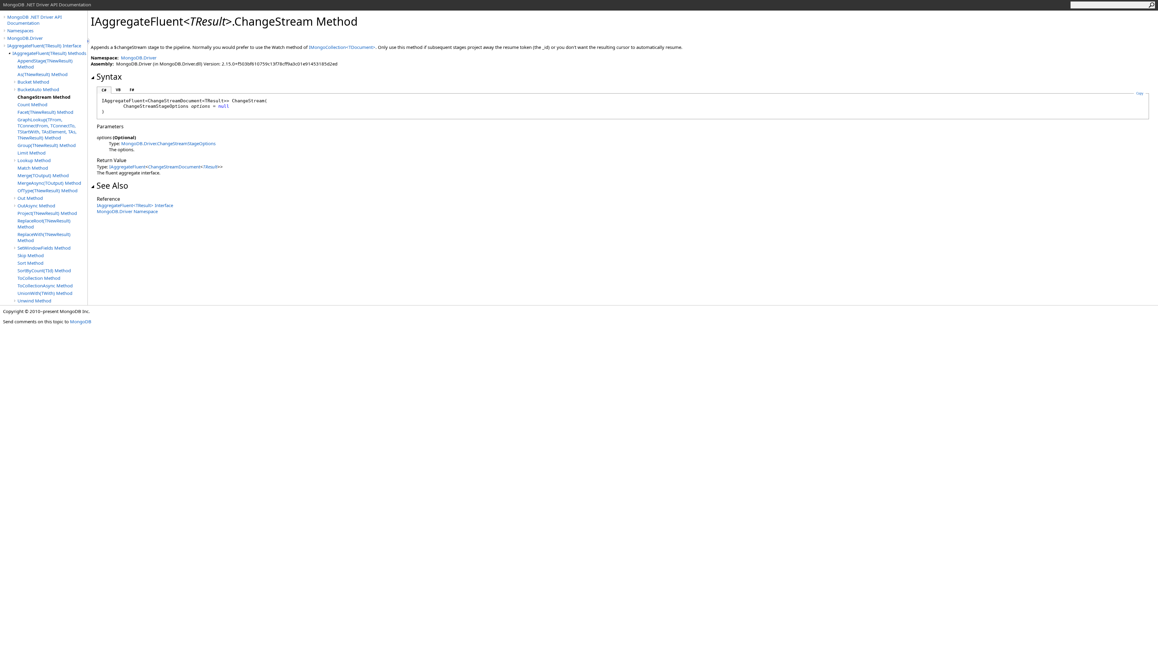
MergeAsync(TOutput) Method (49, 183)
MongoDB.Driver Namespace (127, 211)
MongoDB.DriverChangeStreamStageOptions (168, 143)
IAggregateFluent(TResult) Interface (44, 46)
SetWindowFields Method (44, 248)
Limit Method (31, 153)
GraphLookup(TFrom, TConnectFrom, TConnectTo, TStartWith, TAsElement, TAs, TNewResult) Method (47, 129)
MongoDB (80, 321)
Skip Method (30, 255)
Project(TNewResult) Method (47, 213)
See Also (112, 185)
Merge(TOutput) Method (43, 175)
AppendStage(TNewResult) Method (45, 64)
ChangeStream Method (44, 97)
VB (118, 89)
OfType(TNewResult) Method (47, 190)
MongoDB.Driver (25, 38)
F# (132, 89)
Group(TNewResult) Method (46, 145)
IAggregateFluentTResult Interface (135, 205)
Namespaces (20, 30)
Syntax (109, 76)
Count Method (32, 104)
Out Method (30, 198)
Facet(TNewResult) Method (45, 112)
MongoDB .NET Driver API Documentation (34, 20)
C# (104, 90)
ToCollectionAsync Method (45, 286)
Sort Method (30, 263)
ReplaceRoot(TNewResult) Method (44, 224)
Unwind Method (34, 301)
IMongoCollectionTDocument (342, 47)
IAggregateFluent (127, 167)
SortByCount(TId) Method (44, 270)
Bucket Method (33, 82)
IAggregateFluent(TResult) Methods (49, 53)
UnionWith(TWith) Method (44, 293)
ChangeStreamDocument (174, 167)
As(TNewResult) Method (42, 74)
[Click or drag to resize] (88, 41)
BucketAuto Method (38, 89)
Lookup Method (34, 160)
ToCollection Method (38, 278)
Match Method (32, 168)
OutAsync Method (36, 206)
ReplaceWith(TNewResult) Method (44, 237)
